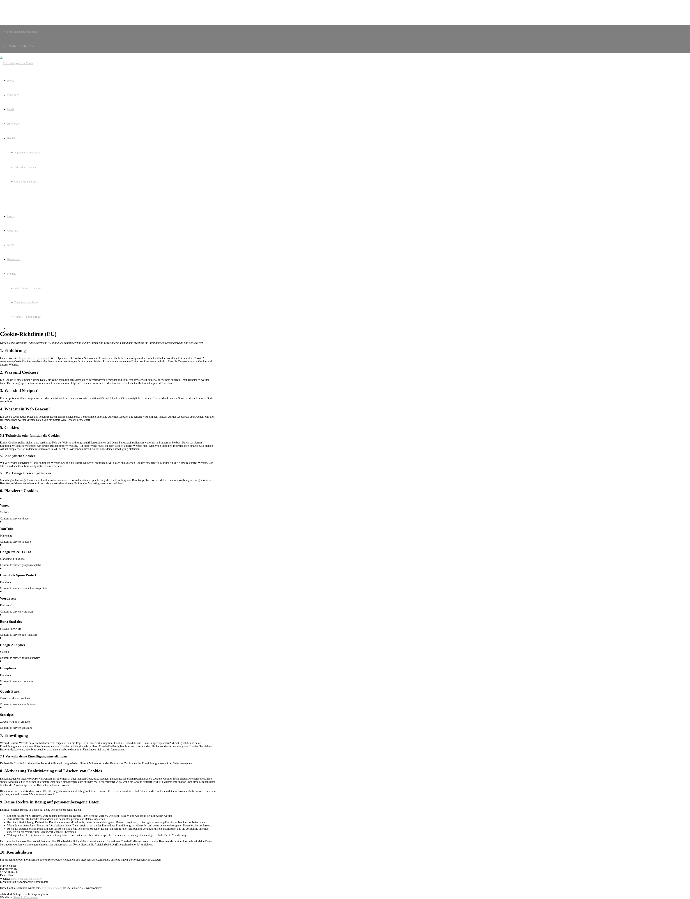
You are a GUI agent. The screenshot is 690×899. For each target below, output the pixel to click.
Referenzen (13, 259)
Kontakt (11, 273)
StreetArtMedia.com (25, 897)
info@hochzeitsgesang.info (22, 31)
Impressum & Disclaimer (28, 288)
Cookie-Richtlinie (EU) (27, 316)
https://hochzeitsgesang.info (34, 358)
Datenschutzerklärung (26, 302)
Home (10, 216)
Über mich (13, 230)
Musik (10, 244)
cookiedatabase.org (51, 887)
